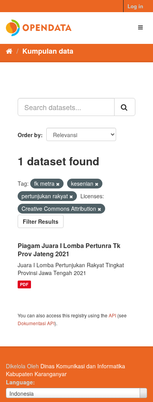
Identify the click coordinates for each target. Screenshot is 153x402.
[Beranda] (9, 50)
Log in (135, 6)
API (112, 315)
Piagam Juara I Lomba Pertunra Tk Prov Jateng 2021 (69, 249)
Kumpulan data (47, 51)
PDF (24, 284)
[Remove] (58, 184)
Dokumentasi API (36, 323)
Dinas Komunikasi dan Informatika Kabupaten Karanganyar (65, 370)
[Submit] (124, 107)
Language (19, 382)
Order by (29, 135)
